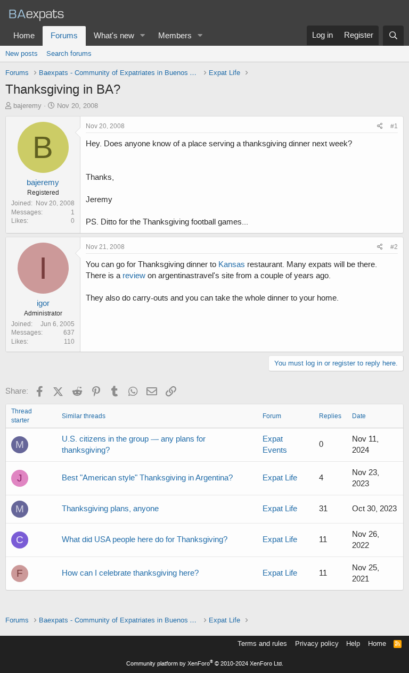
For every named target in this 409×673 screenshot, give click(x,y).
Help (353, 643)
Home (24, 35)
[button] (142, 36)
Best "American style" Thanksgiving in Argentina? (147, 477)
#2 (394, 247)
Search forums (69, 53)
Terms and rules (262, 643)
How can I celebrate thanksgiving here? (130, 573)
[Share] (380, 126)
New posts (21, 53)
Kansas (231, 264)
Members (175, 35)
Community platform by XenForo (204, 664)
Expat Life (280, 477)
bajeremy (27, 105)
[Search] (393, 36)
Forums (64, 35)
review (133, 275)
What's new (114, 35)
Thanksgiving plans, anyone (110, 508)
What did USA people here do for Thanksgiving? (144, 539)
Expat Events (275, 444)
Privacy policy (317, 643)
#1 (394, 126)
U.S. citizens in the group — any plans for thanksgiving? (134, 444)
